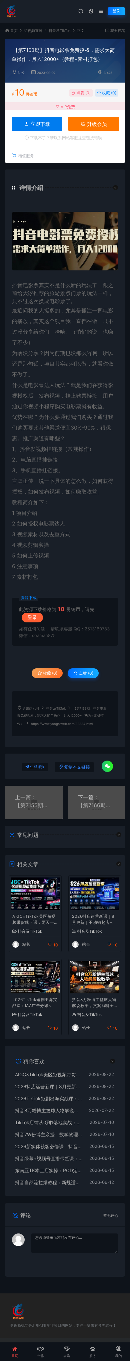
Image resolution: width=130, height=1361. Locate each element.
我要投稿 (117, 31)
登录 (116, 11)
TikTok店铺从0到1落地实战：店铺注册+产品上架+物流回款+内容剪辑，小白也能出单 (49, 1122)
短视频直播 (33, 31)
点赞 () (83, 92)
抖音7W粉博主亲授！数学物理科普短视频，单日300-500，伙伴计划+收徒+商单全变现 (49, 1134)
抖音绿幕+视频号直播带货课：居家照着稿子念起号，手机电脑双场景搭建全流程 (49, 1158)
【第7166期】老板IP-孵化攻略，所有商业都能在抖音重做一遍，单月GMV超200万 (96, 805)
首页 (14, 31)
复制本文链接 (77, 767)
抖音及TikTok (60, 31)
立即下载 (39, 124)
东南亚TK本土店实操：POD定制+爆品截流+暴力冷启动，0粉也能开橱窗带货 (49, 1170)
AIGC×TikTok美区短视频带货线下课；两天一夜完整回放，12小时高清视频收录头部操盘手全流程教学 (34, 920)
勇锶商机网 (30, 708)
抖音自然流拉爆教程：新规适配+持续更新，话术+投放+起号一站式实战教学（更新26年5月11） (49, 1182)
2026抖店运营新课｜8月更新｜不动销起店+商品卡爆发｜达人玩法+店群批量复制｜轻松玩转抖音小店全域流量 (94, 920)
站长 (21, 73)
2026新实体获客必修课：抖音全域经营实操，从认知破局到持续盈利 (49, 1146)
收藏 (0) (108, 92)
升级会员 (96, 124)
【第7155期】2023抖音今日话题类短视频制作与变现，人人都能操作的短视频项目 (34, 805)
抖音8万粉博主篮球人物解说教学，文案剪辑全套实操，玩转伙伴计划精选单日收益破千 (94, 1003)
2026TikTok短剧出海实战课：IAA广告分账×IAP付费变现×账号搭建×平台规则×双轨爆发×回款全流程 (35, 1003)
